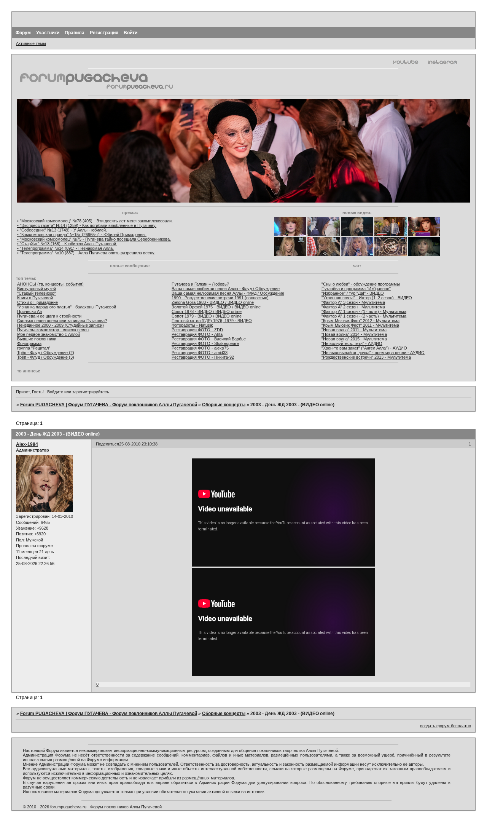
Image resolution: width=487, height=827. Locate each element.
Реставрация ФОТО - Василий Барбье (209, 339)
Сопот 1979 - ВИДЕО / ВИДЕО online (207, 316)
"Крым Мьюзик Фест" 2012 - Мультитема (360, 320)
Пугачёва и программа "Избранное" (356, 288)
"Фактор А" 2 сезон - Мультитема (353, 307)
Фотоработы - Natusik (192, 325)
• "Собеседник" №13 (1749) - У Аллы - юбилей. (62, 230)
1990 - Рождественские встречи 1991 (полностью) (220, 297)
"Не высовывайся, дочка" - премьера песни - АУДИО (373, 352)
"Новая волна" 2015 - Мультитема (354, 339)
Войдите (55, 392)
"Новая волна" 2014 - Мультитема (354, 334)
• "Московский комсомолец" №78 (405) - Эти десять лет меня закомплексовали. (95, 221)
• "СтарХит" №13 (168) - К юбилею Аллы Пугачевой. (67, 243)
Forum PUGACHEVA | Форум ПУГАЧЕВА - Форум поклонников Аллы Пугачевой (108, 404)
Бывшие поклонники (36, 339)
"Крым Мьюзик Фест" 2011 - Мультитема (360, 325)
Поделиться (107, 444)
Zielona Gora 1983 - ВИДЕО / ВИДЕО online (213, 302)
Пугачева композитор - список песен (53, 329)
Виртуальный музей (36, 288)
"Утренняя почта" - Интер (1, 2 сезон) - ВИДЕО (366, 297)
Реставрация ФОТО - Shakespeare (205, 343)
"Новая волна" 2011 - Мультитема (354, 329)
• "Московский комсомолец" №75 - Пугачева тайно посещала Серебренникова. (94, 239)
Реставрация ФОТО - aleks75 (200, 348)
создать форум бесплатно (445, 725)
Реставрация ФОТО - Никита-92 (203, 357)
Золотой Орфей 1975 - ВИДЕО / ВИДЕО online (216, 307)
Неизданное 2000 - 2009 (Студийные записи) (60, 325)
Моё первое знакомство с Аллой (48, 334)
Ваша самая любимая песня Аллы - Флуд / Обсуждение (226, 288)
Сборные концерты (223, 404)
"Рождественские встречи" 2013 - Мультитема (366, 357)
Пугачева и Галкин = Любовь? (200, 284)
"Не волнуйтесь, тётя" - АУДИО (351, 343)
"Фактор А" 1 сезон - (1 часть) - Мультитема (363, 311)
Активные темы (31, 43)
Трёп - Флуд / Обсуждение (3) (45, 357)
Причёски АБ (29, 311)
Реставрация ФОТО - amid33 (200, 352)
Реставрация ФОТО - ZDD (197, 329)
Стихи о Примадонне (37, 302)
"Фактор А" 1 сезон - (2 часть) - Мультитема (363, 316)
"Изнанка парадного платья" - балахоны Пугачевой (66, 307)
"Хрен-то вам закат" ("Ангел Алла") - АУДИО (364, 348)
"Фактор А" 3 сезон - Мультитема (353, 302)
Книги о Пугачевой (35, 297)
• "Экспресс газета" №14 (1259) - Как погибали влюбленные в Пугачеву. (86, 225)
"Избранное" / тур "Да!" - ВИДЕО (352, 293)
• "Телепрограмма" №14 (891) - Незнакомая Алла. (65, 248)
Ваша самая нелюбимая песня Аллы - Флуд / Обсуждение (228, 293)
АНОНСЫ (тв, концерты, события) (50, 284)
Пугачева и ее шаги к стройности (49, 316)
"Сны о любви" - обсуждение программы (360, 284)
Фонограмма (29, 343)
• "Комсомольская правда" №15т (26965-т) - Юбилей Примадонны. (81, 234)
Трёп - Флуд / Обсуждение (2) (45, 352)
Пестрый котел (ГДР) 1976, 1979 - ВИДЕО (212, 320)
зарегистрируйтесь (90, 392)
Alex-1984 (27, 444)
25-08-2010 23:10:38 (138, 444)
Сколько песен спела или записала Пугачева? (62, 320)
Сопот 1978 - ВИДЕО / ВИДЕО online (207, 311)
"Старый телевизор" (36, 293)
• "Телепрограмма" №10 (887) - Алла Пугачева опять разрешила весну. (86, 253)
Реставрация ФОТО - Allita (197, 334)
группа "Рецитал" (33, 348)
